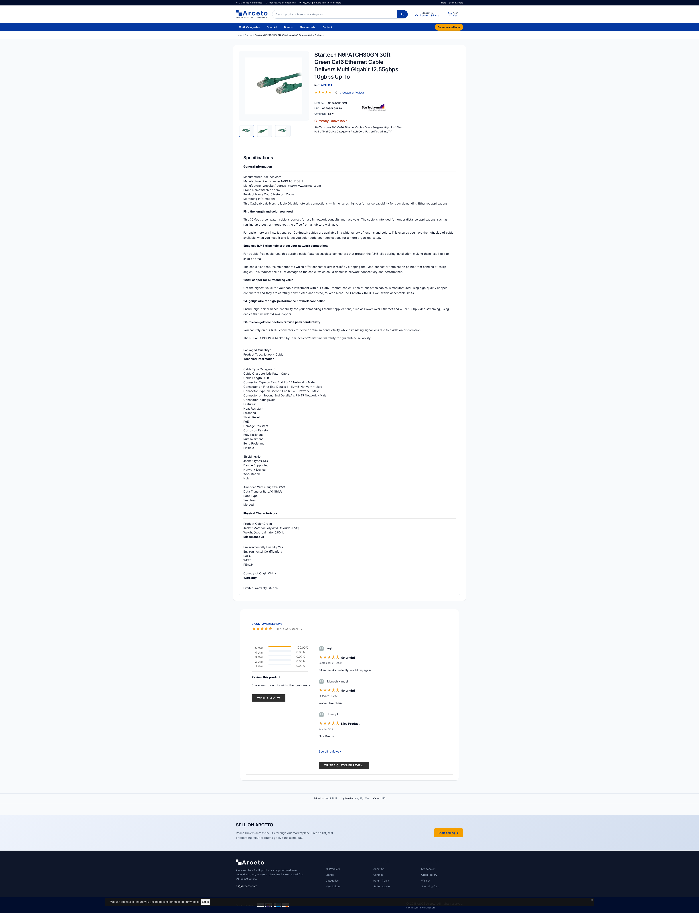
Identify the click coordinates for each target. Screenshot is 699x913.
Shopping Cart (430, 886)
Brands (288, 27)
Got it (205, 901)
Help (443, 2)
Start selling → (449, 833)
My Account (428, 868)
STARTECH (324, 85)
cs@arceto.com (246, 886)
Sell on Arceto (456, 2)
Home (239, 35)
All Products (333, 868)
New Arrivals (307, 27)
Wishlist (425, 880)
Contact (327, 27)
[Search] (402, 14)
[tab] (246, 131)
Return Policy (381, 880)
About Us (378, 868)
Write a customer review (343, 765)
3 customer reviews (352, 92)
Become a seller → (449, 27)
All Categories (249, 27)
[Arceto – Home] (250, 863)
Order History (429, 874)
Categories (332, 880)
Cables (248, 35)
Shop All (272, 27)
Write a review (268, 698)
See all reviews (329, 751)
